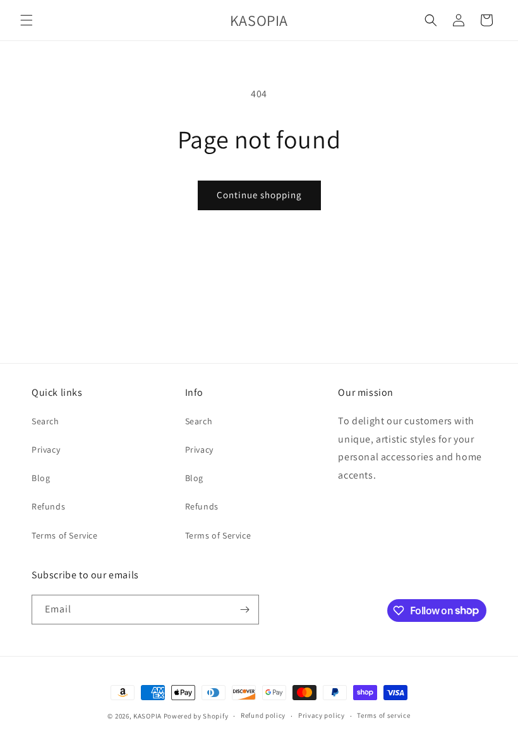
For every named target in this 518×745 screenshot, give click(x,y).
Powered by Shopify (196, 716)
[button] (26, 20)
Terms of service (383, 715)
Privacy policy (321, 715)
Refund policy (263, 715)
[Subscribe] (244, 609)
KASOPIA (147, 716)
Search (45, 421)
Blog (41, 478)
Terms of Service (65, 535)
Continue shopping (259, 195)
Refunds (48, 506)
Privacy (46, 449)
